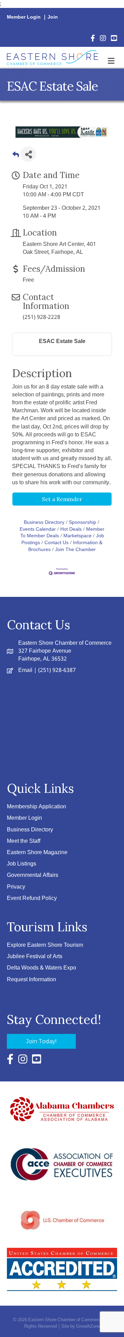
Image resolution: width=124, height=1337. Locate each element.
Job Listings (21, 864)
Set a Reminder (62, 499)
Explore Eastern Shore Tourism (45, 945)
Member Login (24, 17)
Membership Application (36, 806)
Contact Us (56, 543)
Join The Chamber (75, 550)
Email (25, 670)
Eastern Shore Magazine (37, 852)
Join (53, 17)
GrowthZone (88, 1326)
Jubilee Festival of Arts (34, 956)
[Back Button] (15, 156)
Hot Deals (71, 529)
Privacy (16, 887)
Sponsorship (82, 523)
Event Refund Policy (32, 898)
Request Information (31, 979)
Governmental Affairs (32, 875)
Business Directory (44, 523)
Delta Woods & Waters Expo (41, 968)
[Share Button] (28, 154)
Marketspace (77, 536)
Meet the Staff (23, 841)
